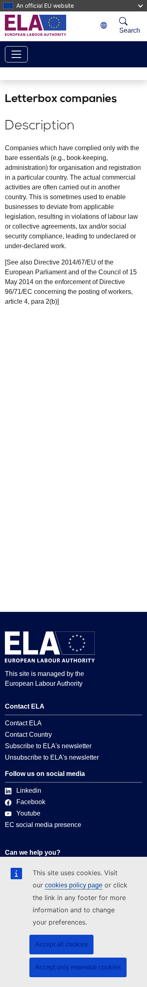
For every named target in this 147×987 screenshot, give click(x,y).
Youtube (28, 813)
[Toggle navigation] (16, 54)
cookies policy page (73, 885)
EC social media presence (43, 824)
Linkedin (28, 790)
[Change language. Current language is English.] (103, 25)
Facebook (30, 801)
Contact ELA (23, 723)
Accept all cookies (61, 944)
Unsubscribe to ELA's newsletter (52, 757)
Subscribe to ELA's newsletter (48, 745)
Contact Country (28, 734)
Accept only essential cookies (78, 967)
